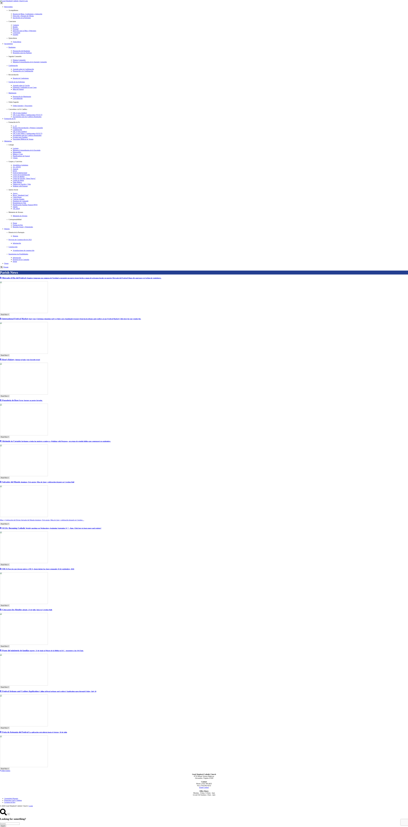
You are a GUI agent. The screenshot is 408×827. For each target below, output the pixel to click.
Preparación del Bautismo (21, 51)
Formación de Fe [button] (10, 119)
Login (31, 806)
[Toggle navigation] (1, 3)
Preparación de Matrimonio (22, 96)
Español (15, 34)
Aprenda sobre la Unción (21, 85)
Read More (4, 314)
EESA (15, 171)
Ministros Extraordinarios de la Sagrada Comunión (30, 62)
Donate (6, 267)
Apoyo (15, 193)
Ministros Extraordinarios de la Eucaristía (26, 150)
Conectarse (16, 33)
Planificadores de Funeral (21, 156)
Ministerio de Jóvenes (20, 216)
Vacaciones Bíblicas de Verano (23, 139)
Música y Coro (18, 154)
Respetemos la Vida (19, 203)
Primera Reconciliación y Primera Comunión (28, 128)
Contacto (16, 25)
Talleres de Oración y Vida (22, 184)
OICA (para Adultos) (20, 113)
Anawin (15, 169)
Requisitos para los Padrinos (22, 53)
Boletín (15, 27)
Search (3, 826)
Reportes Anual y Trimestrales (23, 227)
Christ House (17, 197)
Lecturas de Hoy (9, 802)
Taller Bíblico (17, 182)
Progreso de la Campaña (21, 259)
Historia (15, 236)
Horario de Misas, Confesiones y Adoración (27, 14)
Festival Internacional (20, 173)
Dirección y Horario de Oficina (23, 16)
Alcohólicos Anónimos (20, 165)
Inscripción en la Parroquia (22, 18)
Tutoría (15, 207)
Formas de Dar (18, 225)
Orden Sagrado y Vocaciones (22, 106)
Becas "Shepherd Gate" (21, 195)
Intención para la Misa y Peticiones (24, 31)
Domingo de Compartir (20, 201)
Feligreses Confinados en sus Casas (25, 87)
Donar (15, 223)
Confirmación (17, 130)
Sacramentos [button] (8, 44)
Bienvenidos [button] (8, 7)
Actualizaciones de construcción (23, 250)
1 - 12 (15, 126)
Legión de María (18, 180)
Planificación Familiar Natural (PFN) (25, 205)
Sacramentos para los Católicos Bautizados (27, 117)
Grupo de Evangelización (21, 175)
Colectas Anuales (18, 199)
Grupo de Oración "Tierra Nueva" (24, 178)
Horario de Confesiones (21, 78)
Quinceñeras (17, 42)
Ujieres (15, 158)
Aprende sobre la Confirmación (23, 69)
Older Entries (5, 771)
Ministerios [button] (8, 141)
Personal (15, 29)
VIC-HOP (16, 209)
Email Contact (204, 787)
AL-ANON (17, 167)
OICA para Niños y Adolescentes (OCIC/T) (27, 115)
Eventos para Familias (20, 137)
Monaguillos (17, 152)
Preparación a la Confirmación (23, 71)
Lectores (15, 148)
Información (17, 243)
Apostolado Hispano (11, 798)
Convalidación (18, 98)
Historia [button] (7, 229)
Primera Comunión (19, 60)
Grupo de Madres (19, 176)
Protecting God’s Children (13, 800)
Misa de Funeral (18, 89)
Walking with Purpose (20, 186)
